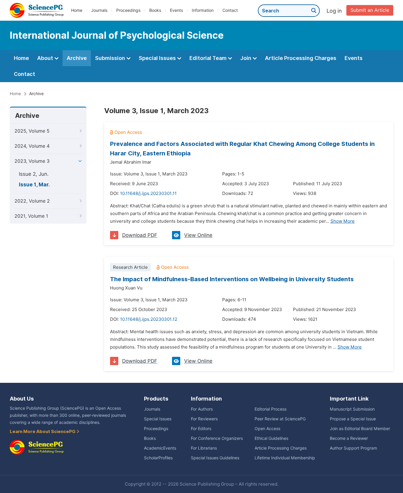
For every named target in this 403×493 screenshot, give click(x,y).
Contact (230, 10)
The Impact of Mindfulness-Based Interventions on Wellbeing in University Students (232, 279)
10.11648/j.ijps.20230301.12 (148, 319)
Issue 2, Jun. (34, 174)
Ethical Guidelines (271, 438)
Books (155, 10)
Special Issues (158, 58)
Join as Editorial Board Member (360, 428)
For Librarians (204, 448)
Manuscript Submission (352, 409)
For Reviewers (204, 418)
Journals (99, 10)
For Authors (202, 409)
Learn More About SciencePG (43, 431)
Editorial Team (208, 58)
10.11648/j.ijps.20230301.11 (148, 193)
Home (76, 10)
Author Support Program (353, 448)
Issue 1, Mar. (34, 185)
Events (176, 10)
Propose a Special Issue (353, 418)
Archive (77, 58)
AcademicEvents (160, 448)
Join (246, 58)
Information (203, 10)
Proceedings (128, 10)
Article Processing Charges (300, 58)
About (45, 58)
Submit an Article (369, 10)
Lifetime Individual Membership (285, 457)
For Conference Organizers (217, 438)
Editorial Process (270, 409)
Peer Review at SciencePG (280, 418)
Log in (334, 11)
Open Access (267, 428)
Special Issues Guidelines (215, 457)
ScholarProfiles (158, 457)
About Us (22, 399)
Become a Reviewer (349, 438)
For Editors (201, 428)
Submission (110, 58)
